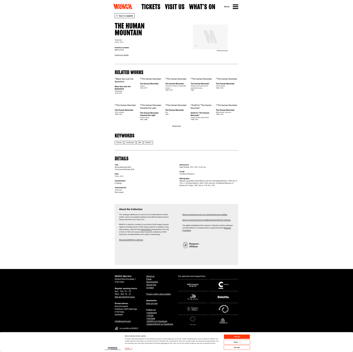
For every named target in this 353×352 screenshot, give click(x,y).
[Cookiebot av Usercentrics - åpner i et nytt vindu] (113, 348)
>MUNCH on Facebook (156, 321)
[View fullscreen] (210, 37)
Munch (124, 6)
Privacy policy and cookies (158, 294)
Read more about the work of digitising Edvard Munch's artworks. (206, 220)
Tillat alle (237, 336)
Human (119, 142)
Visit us (175, 6)
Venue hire (151, 285)
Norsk (226, 7)
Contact (150, 288)
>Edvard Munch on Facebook (159, 324)
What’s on (202, 6)
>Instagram (151, 313)
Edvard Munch (146, 229)
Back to (126, 16)
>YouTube (150, 318)
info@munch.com (123, 321)
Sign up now (151, 303)
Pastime (148, 142)
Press (148, 279)
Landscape (130, 142)
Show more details (122, 55)
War (139, 142)
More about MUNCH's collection (131, 240)
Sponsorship (152, 282)
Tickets (150, 6)
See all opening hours (125, 297)
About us (150, 276)
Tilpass (236, 342)
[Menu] (235, 6)
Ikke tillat (237, 347)
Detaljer (127, 348)
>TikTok (149, 316)
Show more (176, 126)
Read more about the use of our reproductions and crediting (204, 214)
